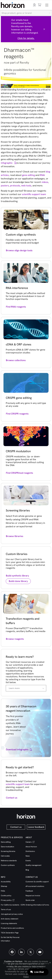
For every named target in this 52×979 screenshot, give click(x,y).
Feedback (29, 891)
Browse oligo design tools (19, 250)
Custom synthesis (8, 865)
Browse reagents (15, 638)
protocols (15, 185)
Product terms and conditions (12, 928)
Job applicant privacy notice (12, 914)
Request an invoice (33, 895)
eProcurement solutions (35, 886)
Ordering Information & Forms (37, 905)
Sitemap (4, 886)
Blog (27, 870)
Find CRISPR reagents (17, 413)
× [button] (50, 962)
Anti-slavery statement (9, 919)
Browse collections (16, 360)
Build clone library (18, 581)
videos (44, 182)
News (28, 856)
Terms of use (6, 909)
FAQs (3, 891)
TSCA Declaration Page (9, 933)
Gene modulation (7, 846)
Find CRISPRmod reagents (19, 472)
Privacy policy (6, 900)
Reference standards (9, 860)
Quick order (30, 900)
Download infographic (17, 749)
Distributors (30, 851)
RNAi (42, 175)
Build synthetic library (17, 575)
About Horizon (31, 846)
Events (28, 860)
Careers (29, 842)
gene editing (28, 175)
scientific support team (34, 194)
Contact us (11, 797)
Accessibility (6, 881)
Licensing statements (9, 923)
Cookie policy (6, 895)
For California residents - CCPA (13, 905)
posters (5, 185)
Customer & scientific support (37, 881)
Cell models (5, 856)
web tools (26, 185)
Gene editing (6, 842)
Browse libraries (14, 536)
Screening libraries (8, 851)
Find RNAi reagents (16, 306)
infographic (7, 162)
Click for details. (26, 38)
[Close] (44, 29)
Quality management (33, 865)
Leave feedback (36, 827)
